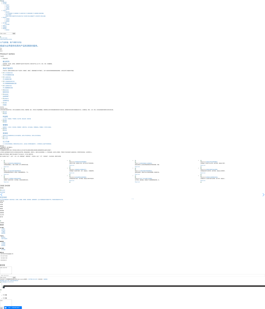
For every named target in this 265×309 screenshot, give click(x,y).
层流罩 (25, 16)
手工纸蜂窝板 (36, 13)
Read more (6, 166)
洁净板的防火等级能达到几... (81, 169)
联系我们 (5, 28)
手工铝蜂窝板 (16, 13)
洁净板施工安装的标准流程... (15, 178)
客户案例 (5, 23)
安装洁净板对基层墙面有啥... (15, 170)
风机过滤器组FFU (31, 16)
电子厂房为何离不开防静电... (146, 178)
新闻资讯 (5, 17)
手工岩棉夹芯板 (22, 13)
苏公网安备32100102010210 (7, 282)
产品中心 (5, 10)
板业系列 (7, 12)
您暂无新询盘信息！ (14, 280)
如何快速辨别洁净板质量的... (81, 177)
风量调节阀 (14, 16)
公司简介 (7, 5)
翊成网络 (45, 279)
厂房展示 (7, 7)
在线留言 (5, 27)
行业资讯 (7, 20)
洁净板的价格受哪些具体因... (212, 177)
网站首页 (5, 2)
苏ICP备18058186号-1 (33, 279)
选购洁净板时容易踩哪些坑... (146, 170)
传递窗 (10, 16)
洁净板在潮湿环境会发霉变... (212, 169)
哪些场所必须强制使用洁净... (15, 163)
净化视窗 (19, 16)
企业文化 (7, 6)
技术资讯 (7, 21)
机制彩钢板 (41, 13)
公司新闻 (7, 18)
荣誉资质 (7, 9)
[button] (132, 48)
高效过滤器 (43, 16)
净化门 (22, 16)
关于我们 (5, 3)
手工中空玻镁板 (9, 13)
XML (8, 280)
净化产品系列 (8, 14)
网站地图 (2, 280)
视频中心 (5, 25)
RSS (6, 280)
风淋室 (7, 16)
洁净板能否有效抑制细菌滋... (81, 161)
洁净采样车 (38, 16)
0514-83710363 (3, 38)
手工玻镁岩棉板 (29, 13)
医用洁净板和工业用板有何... (146, 163)
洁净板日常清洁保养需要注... (212, 161)
